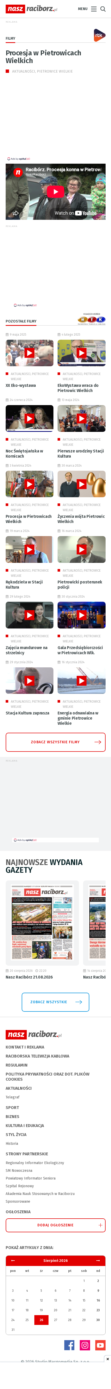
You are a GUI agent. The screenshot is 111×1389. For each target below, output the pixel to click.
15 (84, 1300)
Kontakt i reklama (25, 1047)
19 (41, 1310)
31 (13, 1330)
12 (41, 1300)
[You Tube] (100, 1345)
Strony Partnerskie (27, 1153)
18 (27, 1310)
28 (70, 1320)
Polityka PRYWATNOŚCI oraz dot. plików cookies (47, 1077)
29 (84, 1320)
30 (98, 1320)
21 (69, 1310)
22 (83, 1310)
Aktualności (19, 1088)
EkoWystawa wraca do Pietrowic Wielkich (78, 388)
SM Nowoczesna (19, 1170)
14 (69, 1300)
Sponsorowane (18, 1201)
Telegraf (12, 1097)
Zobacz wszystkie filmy (55, 742)
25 (27, 1320)
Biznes (12, 1116)
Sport (12, 1107)
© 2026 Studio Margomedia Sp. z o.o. (55, 1361)
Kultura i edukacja (25, 1125)
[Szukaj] (103, 9)
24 (12, 1320)
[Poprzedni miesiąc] (98, 1261)
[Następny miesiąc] (13, 1261)
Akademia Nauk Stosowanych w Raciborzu (40, 1194)
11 (27, 1300)
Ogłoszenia (18, 1211)
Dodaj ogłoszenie (55, 1225)
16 (98, 1300)
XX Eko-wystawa (21, 385)
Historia (12, 1143)
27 (55, 1320)
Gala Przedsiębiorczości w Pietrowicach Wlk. (80, 650)
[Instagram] (85, 1345)
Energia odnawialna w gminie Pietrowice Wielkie (78, 718)
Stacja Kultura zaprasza (28, 713)
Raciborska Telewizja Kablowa (37, 1056)
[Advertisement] (49, 120)
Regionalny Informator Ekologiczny (35, 1163)
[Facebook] (69, 1345)
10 (12, 1300)
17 (13, 1310)
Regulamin (17, 1065)
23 (98, 1310)
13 (55, 1300)
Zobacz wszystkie (48, 1002)
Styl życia (16, 1134)
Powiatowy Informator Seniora (31, 1178)
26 (41, 1320)
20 (55, 1310)
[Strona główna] (31, 9)
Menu (83, 9)
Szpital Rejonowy (20, 1186)
